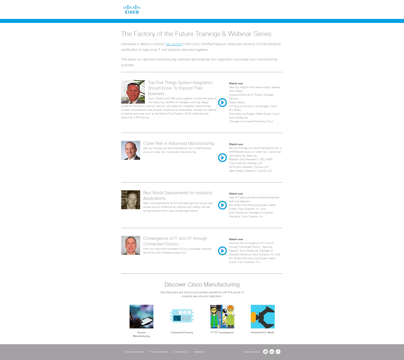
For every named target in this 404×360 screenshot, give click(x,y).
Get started (174, 44)
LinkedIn (271, 351)
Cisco (132, 9)
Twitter (265, 351)
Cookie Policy (180, 352)
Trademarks (199, 352)
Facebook (278, 351)
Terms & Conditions (134, 352)
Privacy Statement (159, 352)
